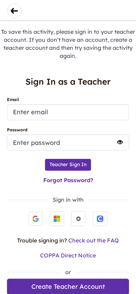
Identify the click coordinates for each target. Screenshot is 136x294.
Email (13, 99)
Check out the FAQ (93, 240)
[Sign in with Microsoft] (57, 218)
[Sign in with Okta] (78, 218)
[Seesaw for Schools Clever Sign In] (100, 218)
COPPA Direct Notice (68, 255)
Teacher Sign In (68, 164)
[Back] (14, 10)
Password (17, 129)
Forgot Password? (68, 180)
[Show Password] (117, 142)
